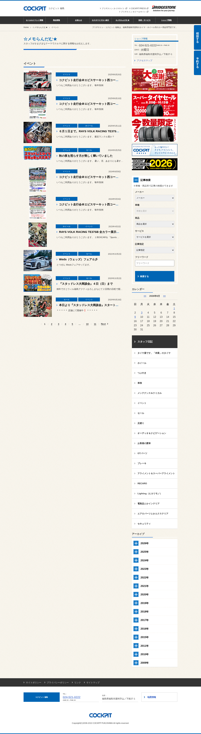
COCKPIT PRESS (138, 8)
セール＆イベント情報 (34, 20)
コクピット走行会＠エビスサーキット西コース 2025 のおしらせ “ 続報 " (105, 80)
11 (95, 324)
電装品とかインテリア (149, 503)
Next (103, 324)
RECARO (142, 483)
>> (164, 296)
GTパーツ (142, 453)
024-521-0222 (71, 697)
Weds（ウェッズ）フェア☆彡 (78, 259)
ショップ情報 (166, 20)
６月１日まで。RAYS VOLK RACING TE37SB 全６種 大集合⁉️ (99, 131)
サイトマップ (93, 682)
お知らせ (78, 20)
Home (26, 27)
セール (141, 413)
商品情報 (56, 20)
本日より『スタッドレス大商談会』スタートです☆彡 (93, 305)
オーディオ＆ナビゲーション (152, 433)
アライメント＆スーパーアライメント (156, 473)
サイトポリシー (33, 682)
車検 (140, 383)
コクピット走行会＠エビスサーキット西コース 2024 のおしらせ (99, 177)
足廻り (141, 423)
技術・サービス (145, 20)
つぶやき (142, 373)
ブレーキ (142, 463)
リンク (77, 682)
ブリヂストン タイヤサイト (113, 8)
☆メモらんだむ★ (122, 20)
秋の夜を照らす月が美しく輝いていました (86, 155)
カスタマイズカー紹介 (100, 20)
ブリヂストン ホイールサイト (133, 12)
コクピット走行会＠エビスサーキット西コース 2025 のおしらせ (99, 103)
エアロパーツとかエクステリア (153, 513)
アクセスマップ (144, 60)
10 (87, 324)
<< (145, 296)
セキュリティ (144, 523)
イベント (142, 403)
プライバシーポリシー (58, 682)
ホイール (142, 363)
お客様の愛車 (144, 443)
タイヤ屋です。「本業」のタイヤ (154, 353)
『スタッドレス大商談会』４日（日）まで (86, 283)
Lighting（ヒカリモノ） (150, 493)
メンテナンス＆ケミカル (150, 393)
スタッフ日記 (145, 341)
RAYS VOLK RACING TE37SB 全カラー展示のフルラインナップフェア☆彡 (107, 231)
